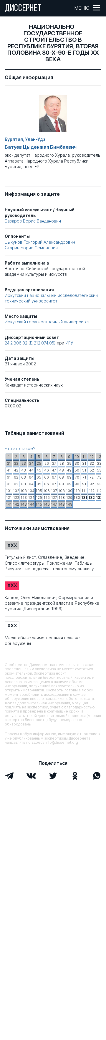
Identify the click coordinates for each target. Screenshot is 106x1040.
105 (39, 491)
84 (31, 484)
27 (54, 463)
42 (16, 470)
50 (76, 470)
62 (16, 477)
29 (69, 463)
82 (16, 484)
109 (69, 491)
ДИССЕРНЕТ (23, 9)
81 (9, 484)
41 (9, 470)
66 (46, 477)
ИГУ (69, 342)
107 (54, 491)
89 (69, 484)
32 (92, 463)
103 (23, 491)
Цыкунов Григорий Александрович (40, 242)
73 (99, 477)
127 (54, 497)
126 (47, 497)
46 (46, 470)
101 (9, 491)
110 (77, 491)
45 (39, 470)
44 (31, 470)
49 (69, 470)
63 (23, 477)
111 (84, 491)
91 (84, 484)
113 (99, 491)
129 (69, 497)
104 (31, 491)
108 (61, 491)
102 (16, 491)
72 (92, 477)
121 (9, 497)
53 (99, 470)
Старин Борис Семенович (31, 247)
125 (39, 497)
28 (61, 463)
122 (16, 497)
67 (54, 477)
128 (62, 497)
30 (76, 463)
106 (46, 491)
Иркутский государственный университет (47, 321)
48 (61, 470)
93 (99, 484)
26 (46, 463)
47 (54, 470)
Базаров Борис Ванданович (33, 220)
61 (9, 477)
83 (23, 484)
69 (69, 477)
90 (76, 484)
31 (84, 463)
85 (39, 484)
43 (23, 470)
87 (54, 484)
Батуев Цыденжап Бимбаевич (41, 147)
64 (31, 477)
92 (92, 484)
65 (39, 477)
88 (61, 484)
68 (61, 477)
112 (92, 491)
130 (77, 497)
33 (99, 463)
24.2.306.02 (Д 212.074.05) (31, 342)
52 (92, 470)
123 (24, 497)
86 (46, 484)
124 (31, 497)
